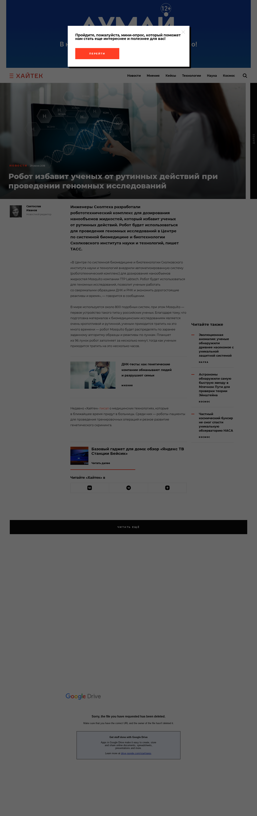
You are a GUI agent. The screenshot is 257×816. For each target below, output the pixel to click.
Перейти (97, 53)
